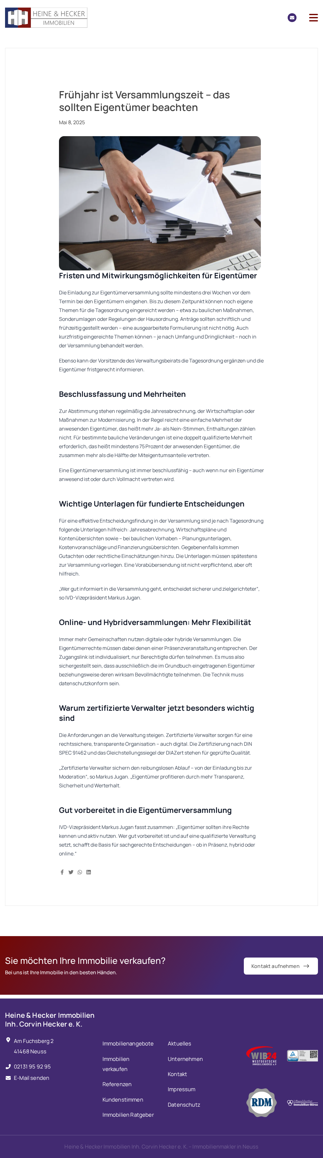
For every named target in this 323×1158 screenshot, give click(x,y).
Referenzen (117, 1084)
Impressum (182, 1089)
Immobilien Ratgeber (128, 1114)
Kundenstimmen (123, 1099)
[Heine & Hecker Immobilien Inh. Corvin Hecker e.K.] (46, 18)
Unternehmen (185, 1058)
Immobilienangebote (128, 1043)
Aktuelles (179, 1043)
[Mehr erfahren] (261, 1055)
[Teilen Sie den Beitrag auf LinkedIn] (88, 871)
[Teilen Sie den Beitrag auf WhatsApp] (80, 871)
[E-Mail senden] (292, 17)
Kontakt (177, 1074)
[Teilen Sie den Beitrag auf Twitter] (71, 871)
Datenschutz (184, 1104)
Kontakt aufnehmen (275, 966)
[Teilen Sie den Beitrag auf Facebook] (62, 871)
